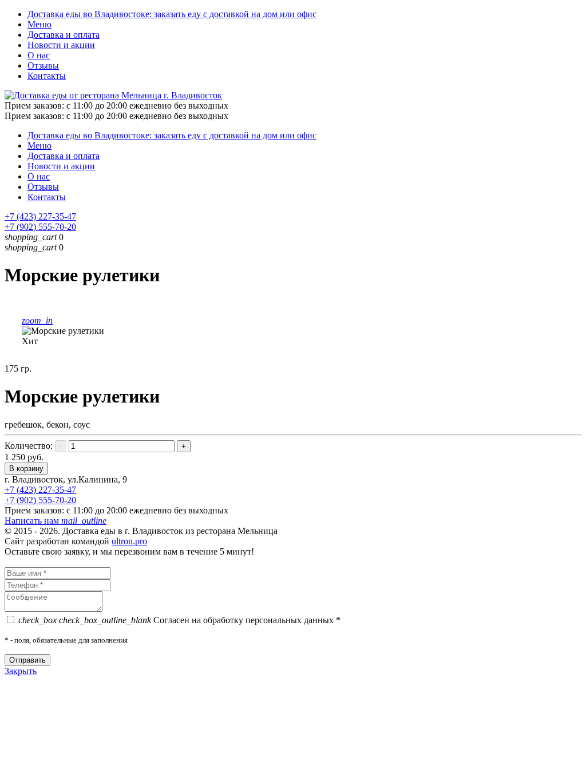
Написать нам (55, 520)
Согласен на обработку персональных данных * (179, 620)
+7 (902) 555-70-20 (40, 227)
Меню (39, 24)
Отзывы (43, 65)
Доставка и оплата (63, 34)
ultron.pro (129, 541)
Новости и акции (61, 45)
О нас (38, 55)
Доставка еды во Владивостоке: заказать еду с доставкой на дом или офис (171, 14)
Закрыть (21, 671)
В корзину (26, 468)
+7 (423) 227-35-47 (40, 216)
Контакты (46, 76)
